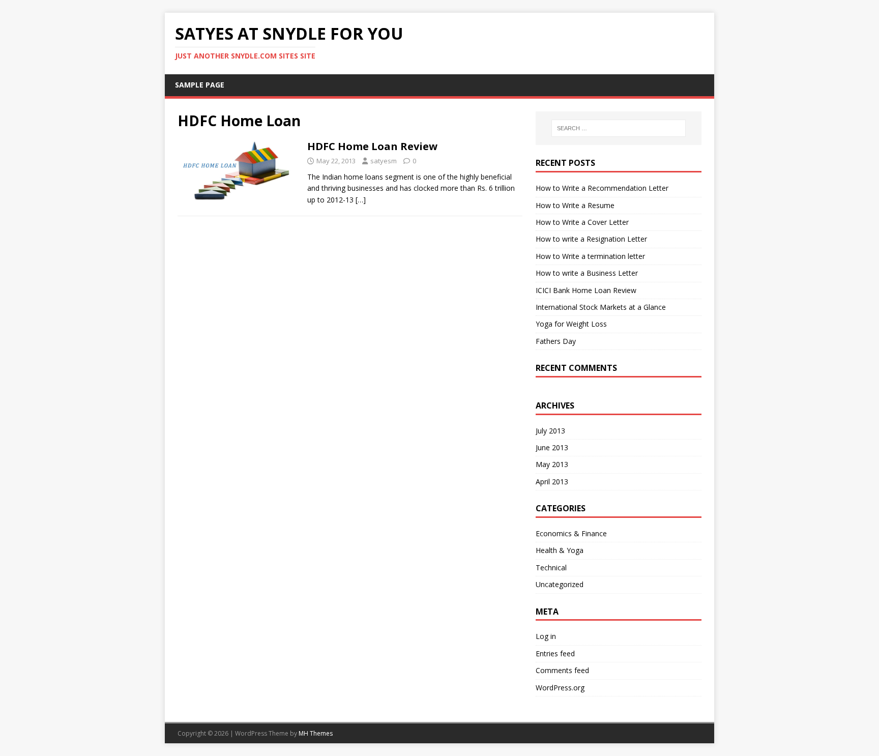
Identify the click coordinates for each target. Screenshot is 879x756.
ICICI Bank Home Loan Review (586, 290)
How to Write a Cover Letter (582, 222)
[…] (361, 200)
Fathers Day (556, 341)
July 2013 (550, 430)
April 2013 (552, 481)
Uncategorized (559, 584)
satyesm (383, 160)
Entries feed (555, 653)
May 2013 (552, 464)
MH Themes (316, 733)
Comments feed (562, 670)
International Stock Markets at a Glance (601, 307)
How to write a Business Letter (587, 273)
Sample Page (199, 85)
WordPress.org (560, 687)
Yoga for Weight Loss (571, 324)
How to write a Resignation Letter (591, 239)
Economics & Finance (571, 533)
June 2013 (552, 447)
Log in (546, 636)
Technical (551, 567)
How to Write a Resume (575, 205)
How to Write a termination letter (590, 256)
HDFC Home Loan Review (372, 146)
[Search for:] (618, 128)
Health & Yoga (559, 550)
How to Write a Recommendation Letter (602, 188)
